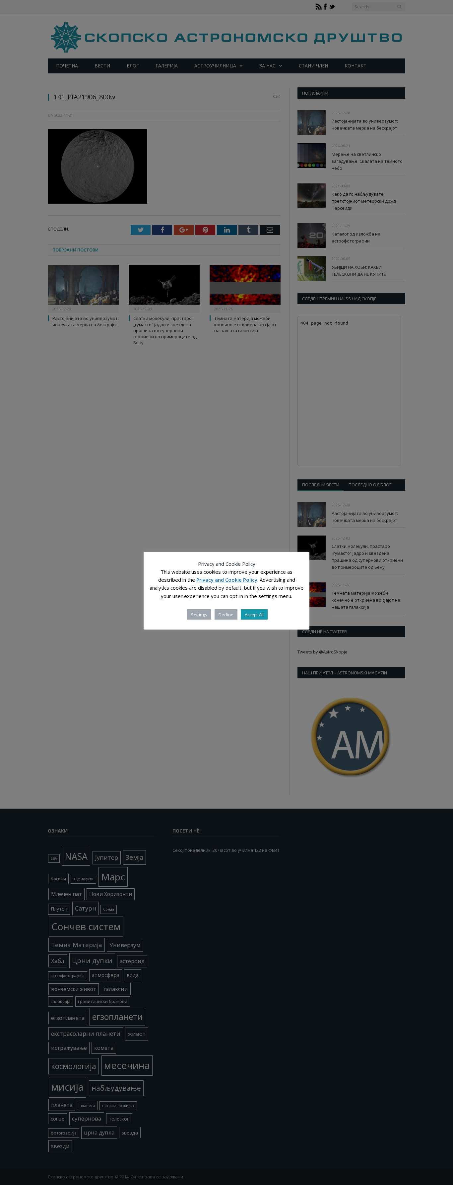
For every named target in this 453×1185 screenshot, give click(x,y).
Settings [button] (199, 615)
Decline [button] (226, 615)
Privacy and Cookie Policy (226, 580)
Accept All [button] (254, 615)
